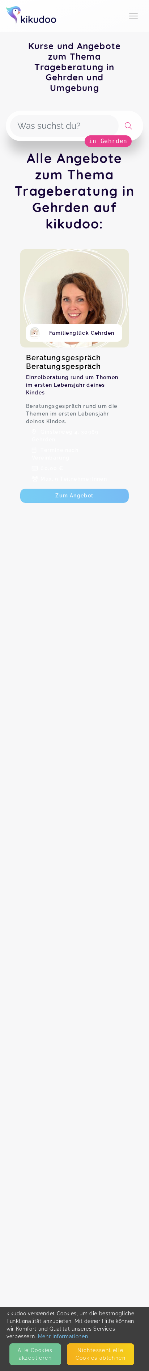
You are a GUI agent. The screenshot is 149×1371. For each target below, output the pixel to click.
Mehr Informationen (63, 1336)
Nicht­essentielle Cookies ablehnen (100, 1354)
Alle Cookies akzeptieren (35, 1354)
